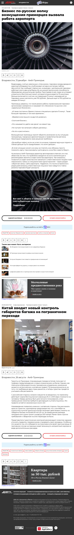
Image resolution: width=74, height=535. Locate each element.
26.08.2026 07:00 (7, 305)
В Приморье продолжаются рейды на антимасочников (26, 253)
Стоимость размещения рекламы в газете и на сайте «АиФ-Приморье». (48, 491)
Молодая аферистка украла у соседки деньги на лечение (27, 265)
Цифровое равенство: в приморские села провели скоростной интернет (32, 271)
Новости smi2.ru (8, 299)
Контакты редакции (19, 491)
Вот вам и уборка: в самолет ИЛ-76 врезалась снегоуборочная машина (37, 200)
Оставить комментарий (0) (58, 218)
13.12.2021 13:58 (6, 8)
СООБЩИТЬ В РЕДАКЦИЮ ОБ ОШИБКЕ (57, 494)
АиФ (13, 367)
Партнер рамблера (30, 527)
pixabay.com (5, 70)
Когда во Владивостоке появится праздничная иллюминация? (29, 259)
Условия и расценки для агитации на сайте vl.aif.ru (29, 494)
